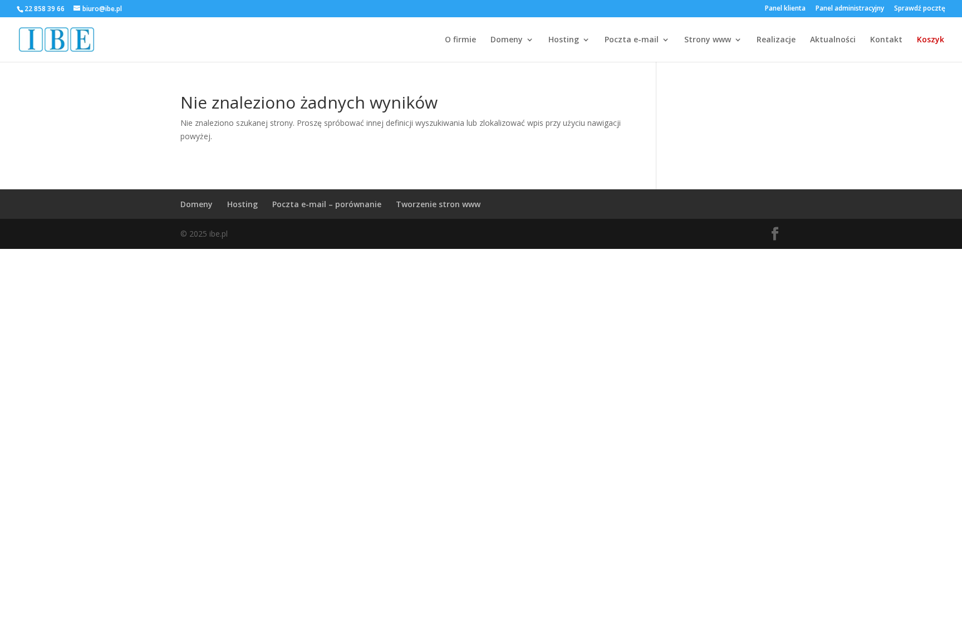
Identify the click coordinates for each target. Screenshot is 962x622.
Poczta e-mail (632, 40)
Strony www (707, 40)
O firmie (460, 40)
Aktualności (833, 40)
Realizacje (776, 40)
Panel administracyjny (850, 9)
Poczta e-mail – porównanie (326, 204)
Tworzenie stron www (438, 204)
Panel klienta (785, 9)
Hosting (563, 40)
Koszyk (930, 40)
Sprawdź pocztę (919, 9)
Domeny (506, 40)
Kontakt (886, 40)
